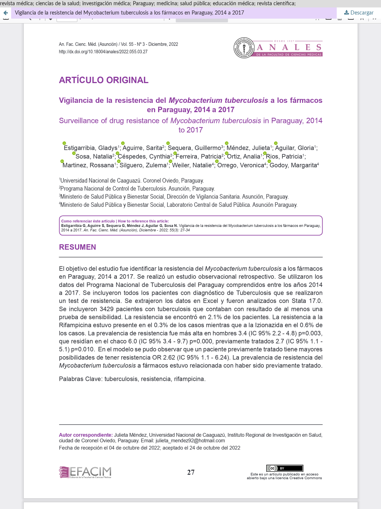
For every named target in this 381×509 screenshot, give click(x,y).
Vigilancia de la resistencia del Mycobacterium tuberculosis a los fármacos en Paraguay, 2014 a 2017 (129, 13)
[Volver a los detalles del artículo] (5, 13)
